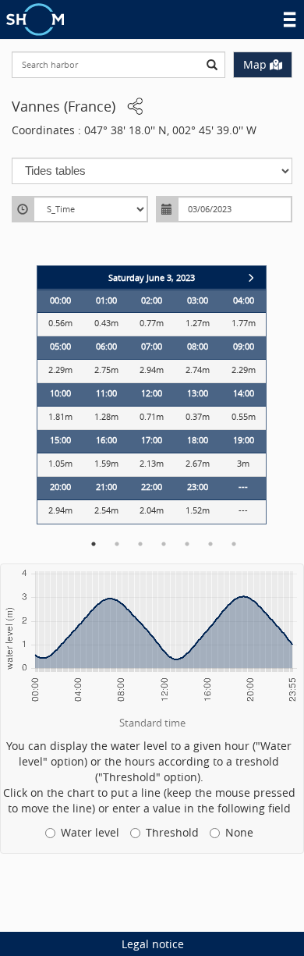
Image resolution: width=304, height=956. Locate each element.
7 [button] (234, 544)
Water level (90, 832)
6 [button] (210, 544)
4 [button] (163, 544)
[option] (152, 394)
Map (255, 64)
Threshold (172, 832)
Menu (290, 19)
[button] (135, 107)
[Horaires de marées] (35, 17)
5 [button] (187, 544)
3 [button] (140, 544)
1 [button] (93, 544)
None (239, 832)
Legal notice (153, 943)
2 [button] (117, 544)
